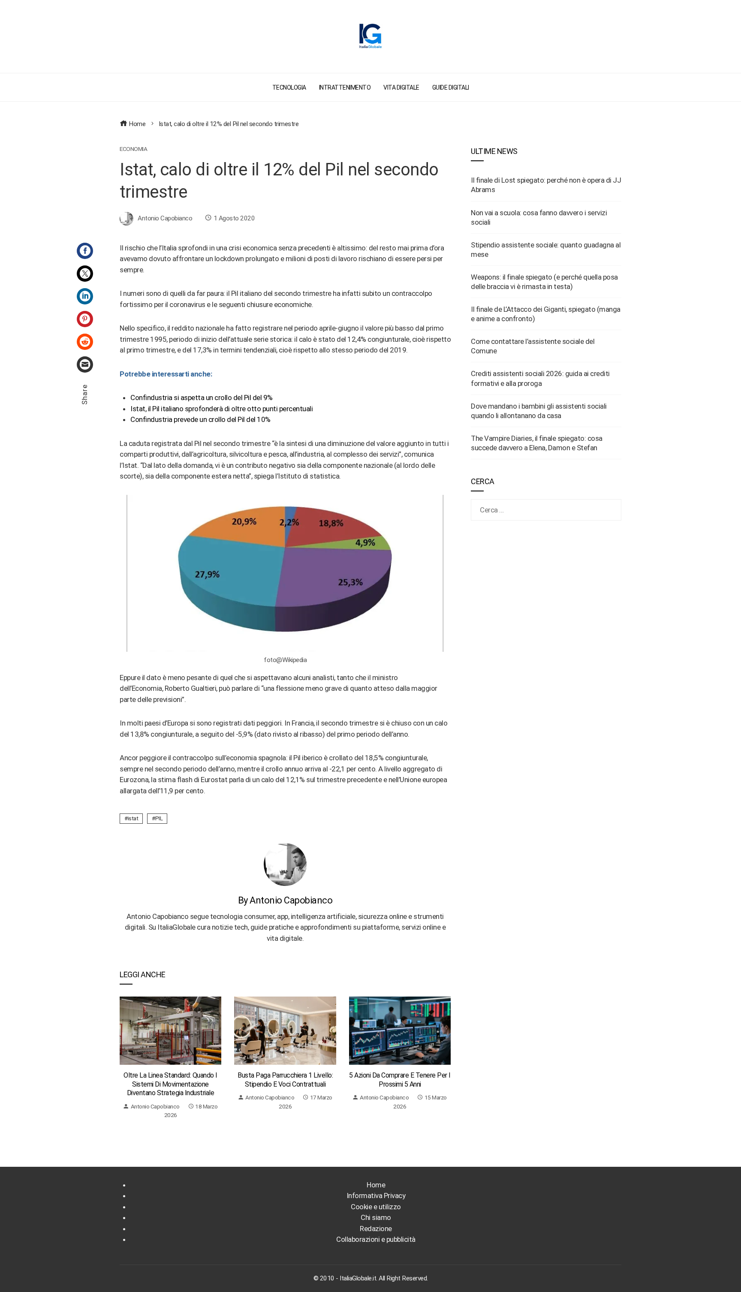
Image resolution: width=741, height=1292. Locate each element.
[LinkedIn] (85, 296)
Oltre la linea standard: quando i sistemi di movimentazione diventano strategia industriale (170, 1084)
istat (133, 818)
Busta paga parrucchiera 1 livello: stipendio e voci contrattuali (285, 1079)
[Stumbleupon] (85, 342)
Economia (133, 149)
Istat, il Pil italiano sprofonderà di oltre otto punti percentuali (221, 408)
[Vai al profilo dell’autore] (285, 863)
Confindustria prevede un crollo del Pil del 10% (200, 419)
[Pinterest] (85, 319)
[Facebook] (85, 251)
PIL (159, 818)
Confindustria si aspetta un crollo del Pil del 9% (201, 397)
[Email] (85, 364)
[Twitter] (85, 273)
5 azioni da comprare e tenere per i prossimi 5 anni (400, 1079)
